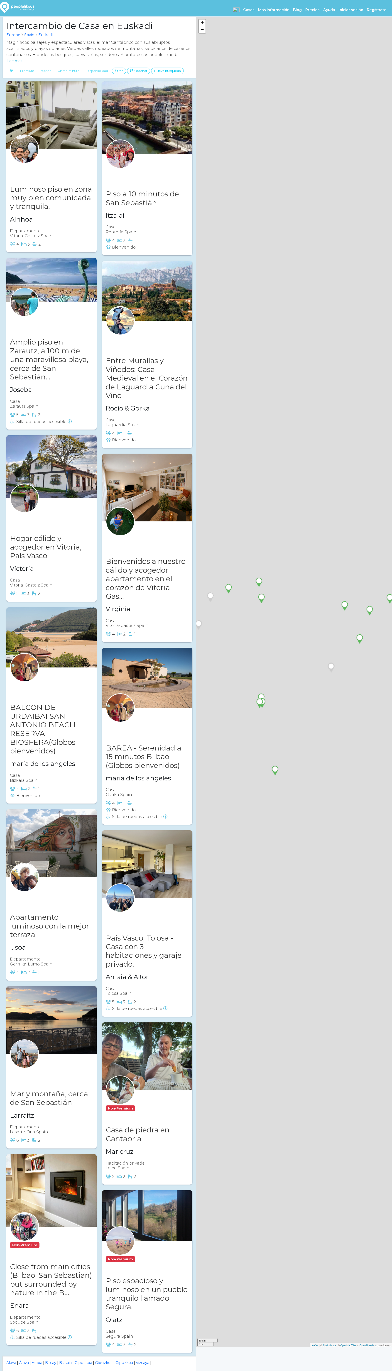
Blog (297, 10)
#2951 (48, 1245)
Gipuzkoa (83, 1363)
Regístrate (377, 10)
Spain (29, 35)
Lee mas (14, 61)
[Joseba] (24, 311)
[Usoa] (24, 886)
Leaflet (314, 1345)
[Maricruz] (120, 1099)
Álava (11, 1363)
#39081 (137, 339)
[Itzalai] (120, 163)
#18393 (136, 726)
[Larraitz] (24, 1063)
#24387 (137, 172)
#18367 (40, 686)
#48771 (145, 1259)
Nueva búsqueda (167, 71)
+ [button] (202, 23)
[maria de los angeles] (24, 676)
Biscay (50, 1363)
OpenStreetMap (368, 1345)
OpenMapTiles (348, 1345)
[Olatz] (120, 1249)
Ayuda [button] (329, 10)
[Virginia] (120, 530)
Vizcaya (142, 1363)
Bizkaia (65, 1363)
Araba (37, 1363)
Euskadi (45, 35)
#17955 (136, 916)
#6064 (40, 167)
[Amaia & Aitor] (120, 906)
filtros (119, 71)
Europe (13, 35)
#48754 (146, 1108)
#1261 (39, 1072)
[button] (236, 10)
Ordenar (140, 71)
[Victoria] (24, 507)
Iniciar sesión (351, 10)
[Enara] (24, 1235)
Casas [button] (249, 10)
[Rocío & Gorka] (120, 329)
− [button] (202, 29)
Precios (312, 10)
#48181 (40, 516)
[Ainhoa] (24, 158)
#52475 (136, 540)
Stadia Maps (329, 1345)
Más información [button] (273, 10)
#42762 (41, 895)
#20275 (41, 320)
